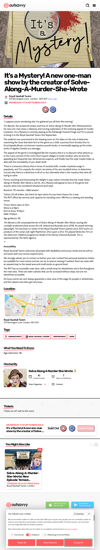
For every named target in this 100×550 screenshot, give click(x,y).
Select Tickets (86, 428)
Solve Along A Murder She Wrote (51, 371)
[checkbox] (16, 534)
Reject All (22, 542)
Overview (80, 514)
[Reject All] (89, 514)
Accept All (78, 542)
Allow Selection (50, 542)
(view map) (52, 99)
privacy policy (72, 529)
